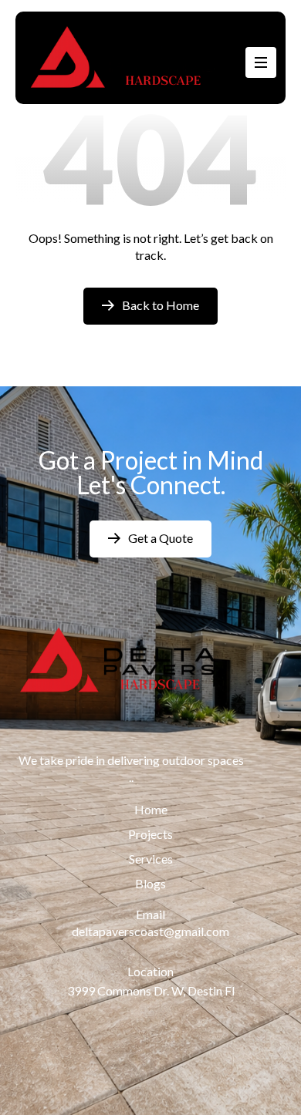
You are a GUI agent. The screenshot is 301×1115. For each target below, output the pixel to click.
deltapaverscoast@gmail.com (150, 931)
